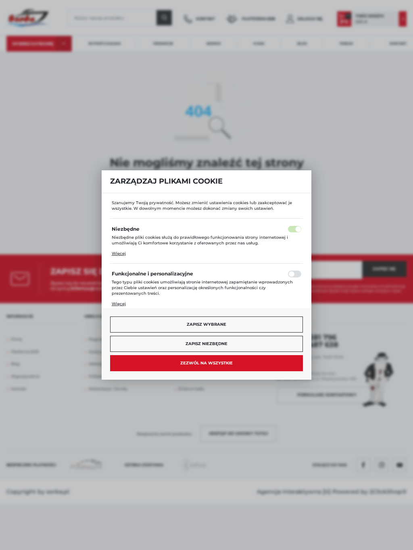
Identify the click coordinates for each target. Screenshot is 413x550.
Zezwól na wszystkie (206, 363)
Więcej (119, 253)
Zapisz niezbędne (206, 343)
